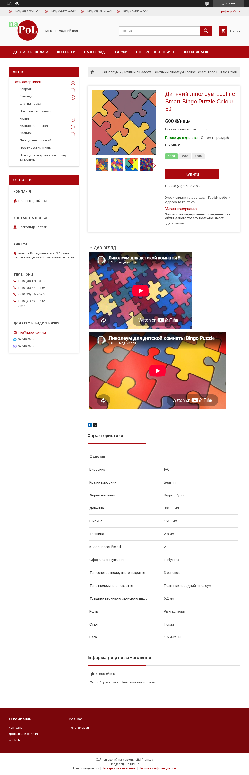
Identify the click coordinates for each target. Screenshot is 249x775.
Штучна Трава (30, 103)
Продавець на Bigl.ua (124, 764)
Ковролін (26, 89)
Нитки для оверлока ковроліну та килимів (43, 157)
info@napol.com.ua (32, 332)
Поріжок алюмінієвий (36, 148)
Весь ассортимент (28, 82)
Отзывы (14, 740)
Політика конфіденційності (157, 768)
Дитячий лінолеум (136, 72)
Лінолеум (111, 72)
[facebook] (90, 426)
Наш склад (94, 52)
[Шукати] (206, 31)
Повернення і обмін (155, 52)
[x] (95, 426)
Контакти (66, 52)
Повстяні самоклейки (36, 111)
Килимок (26, 133)
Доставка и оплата (23, 734)
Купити (192, 174)
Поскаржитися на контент (119, 768)
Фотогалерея (79, 727)
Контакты (16, 727)
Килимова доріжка (34, 126)
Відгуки (120, 52)
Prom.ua (147, 759)
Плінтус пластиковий (35, 140)
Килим (24, 118)
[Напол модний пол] (23, 39)
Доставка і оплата (30, 52)
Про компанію (196, 52)
